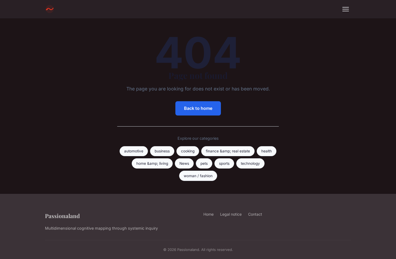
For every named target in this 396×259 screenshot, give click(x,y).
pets (204, 163)
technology (250, 163)
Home (208, 214)
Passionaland (62, 215)
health (266, 151)
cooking (187, 151)
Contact (255, 214)
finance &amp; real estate (228, 151)
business (162, 151)
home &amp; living (152, 163)
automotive (133, 151)
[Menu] (345, 9)
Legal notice (231, 214)
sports (224, 163)
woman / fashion (198, 176)
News (184, 163)
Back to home (198, 108)
